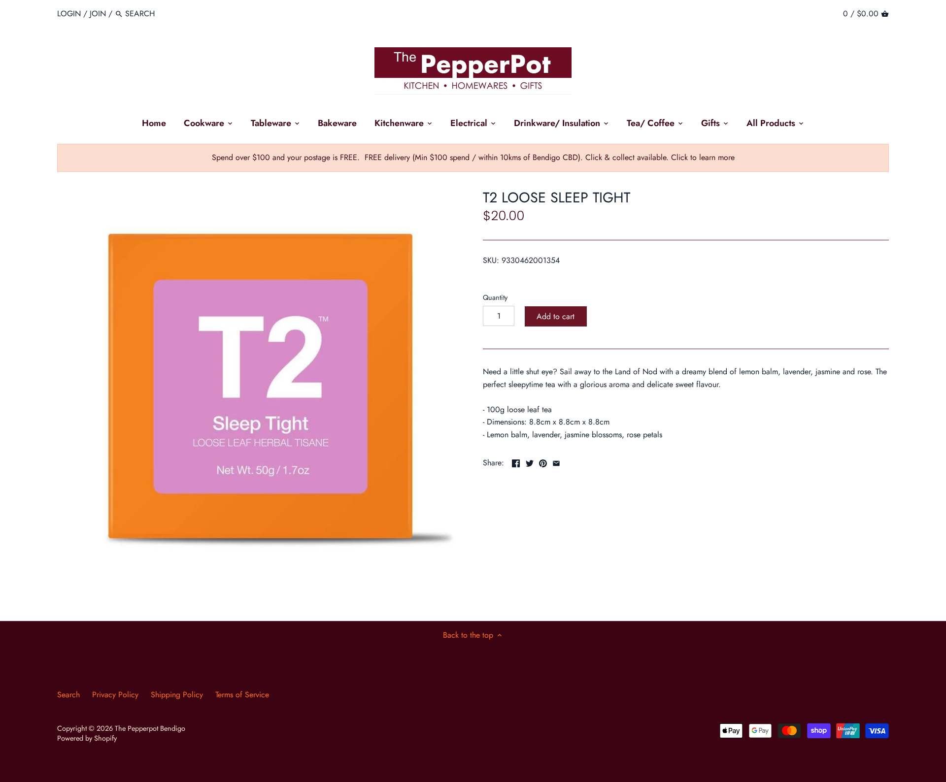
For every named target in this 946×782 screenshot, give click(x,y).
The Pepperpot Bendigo (150, 728)
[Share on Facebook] (516, 461)
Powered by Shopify (87, 738)
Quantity (495, 297)
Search (68, 694)
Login (69, 13)
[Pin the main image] (543, 461)
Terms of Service (242, 694)
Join (98, 13)
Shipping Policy (177, 694)
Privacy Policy (115, 694)
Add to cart (555, 316)
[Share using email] (556, 461)
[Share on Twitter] (530, 461)
